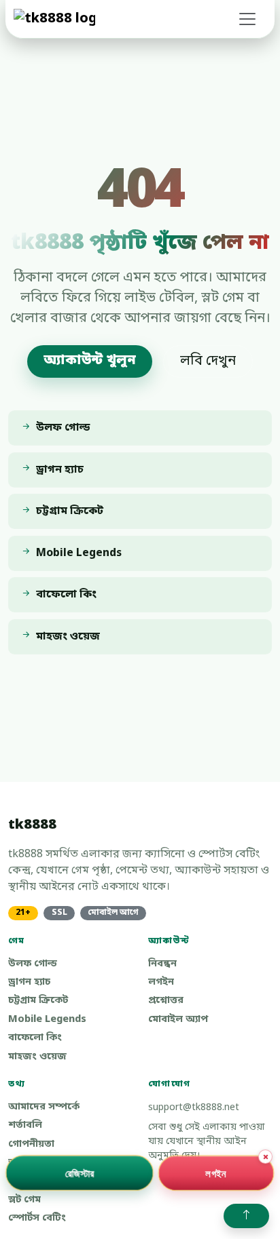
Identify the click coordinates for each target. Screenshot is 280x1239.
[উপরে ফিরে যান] (246, 1216)
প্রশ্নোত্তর (165, 1000)
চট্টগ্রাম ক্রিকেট (38, 1000)
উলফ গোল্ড (32, 964)
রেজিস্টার (79, 1172)
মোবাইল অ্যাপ (178, 1019)
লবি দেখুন (208, 361)
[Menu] (247, 19)
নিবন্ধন (162, 964)
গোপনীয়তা (31, 1144)
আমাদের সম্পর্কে (44, 1107)
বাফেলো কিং (35, 1037)
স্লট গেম (24, 1200)
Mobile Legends (47, 1019)
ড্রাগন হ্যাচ (29, 982)
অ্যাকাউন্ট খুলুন (89, 361)
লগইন (161, 982)
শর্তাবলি (25, 1125)
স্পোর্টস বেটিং (37, 1218)
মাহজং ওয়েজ (37, 1056)
